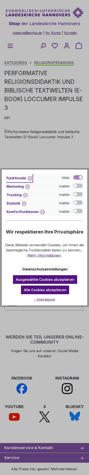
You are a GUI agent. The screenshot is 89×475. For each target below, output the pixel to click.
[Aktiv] (78, 177)
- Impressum (44, 299)
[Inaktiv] (78, 186)
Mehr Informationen (44, 255)
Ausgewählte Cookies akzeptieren (45, 279)
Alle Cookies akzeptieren (45, 290)
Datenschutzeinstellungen (45, 269)
